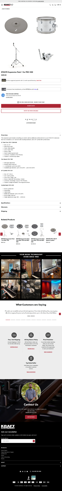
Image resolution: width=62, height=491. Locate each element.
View (11, 234)
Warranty (4, 207)
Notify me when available (31, 110)
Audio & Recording (5, 457)
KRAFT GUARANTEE (48, 352)
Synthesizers (4, 453)
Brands (2, 458)
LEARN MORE (40, 1)
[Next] (60, 234)
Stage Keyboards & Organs (7, 452)
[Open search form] (50, 5)
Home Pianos (4, 450)
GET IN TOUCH (30, 417)
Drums (2, 455)
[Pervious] (1, 234)
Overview (4, 135)
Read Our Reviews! (31, 372)
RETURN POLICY (31, 348)
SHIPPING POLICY (14, 347)
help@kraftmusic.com (31, 412)
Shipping (4, 211)
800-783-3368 (31, 410)
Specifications (5, 203)
